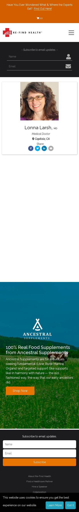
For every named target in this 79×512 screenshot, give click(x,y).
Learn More (55, 505)
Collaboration (39, 492)
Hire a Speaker (39, 486)
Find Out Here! (43, 8)
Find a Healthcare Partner (39, 481)
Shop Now (20, 391)
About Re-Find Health (39, 476)
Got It (70, 505)
